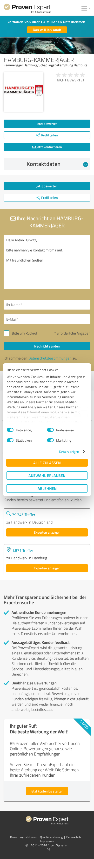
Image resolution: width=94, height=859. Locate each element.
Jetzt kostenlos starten (47, 791)
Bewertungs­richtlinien (23, 837)
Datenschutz (73, 837)
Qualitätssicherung (51, 837)
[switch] (50, 430)
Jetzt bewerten (47, 123)
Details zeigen (69, 451)
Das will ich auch (47, 30)
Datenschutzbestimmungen (49, 358)
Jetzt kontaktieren (49, 147)
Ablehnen (47, 488)
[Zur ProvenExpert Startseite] (27, 9)
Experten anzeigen (47, 532)
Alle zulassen (47, 462)
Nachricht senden (47, 346)
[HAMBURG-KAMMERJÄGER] (23, 92)
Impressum (47, 841)
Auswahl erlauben (47, 475)
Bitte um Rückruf (24, 333)
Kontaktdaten (43, 164)
